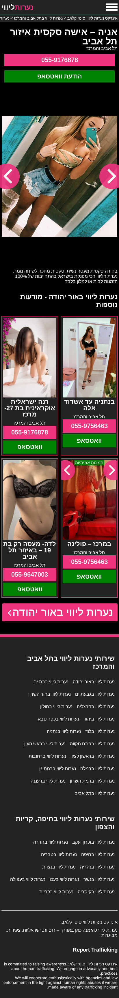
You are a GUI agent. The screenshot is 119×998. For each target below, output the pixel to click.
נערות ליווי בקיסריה (96, 891)
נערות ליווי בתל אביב (95, 793)
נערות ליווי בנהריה (97, 866)
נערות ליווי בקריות (56, 891)
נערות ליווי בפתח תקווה (92, 743)
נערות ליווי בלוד (100, 731)
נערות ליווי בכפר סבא (58, 718)
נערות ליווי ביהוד (99, 718)
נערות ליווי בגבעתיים (95, 694)
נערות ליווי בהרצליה (96, 706)
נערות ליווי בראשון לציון (92, 756)
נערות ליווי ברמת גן (57, 768)
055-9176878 (59, 59)
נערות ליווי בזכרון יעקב (93, 842)
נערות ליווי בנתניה (64, 731)
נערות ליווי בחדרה (50, 842)
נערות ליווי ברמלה (97, 768)
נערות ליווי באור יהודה (62, 612)
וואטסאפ (89, 440)
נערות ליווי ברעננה (48, 780)
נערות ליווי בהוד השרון (49, 694)
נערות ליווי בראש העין (45, 743)
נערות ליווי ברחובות (47, 756)
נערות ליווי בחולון (56, 706)
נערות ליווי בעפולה (27, 879)
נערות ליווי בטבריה (59, 854)
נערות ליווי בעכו (64, 879)
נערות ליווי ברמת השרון (92, 780)
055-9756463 (89, 425)
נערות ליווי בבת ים (51, 681)
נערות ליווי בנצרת (59, 866)
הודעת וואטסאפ (59, 76)
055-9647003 (29, 574)
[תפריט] (112, 7)
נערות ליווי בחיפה (98, 854)
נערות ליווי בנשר (99, 879)
